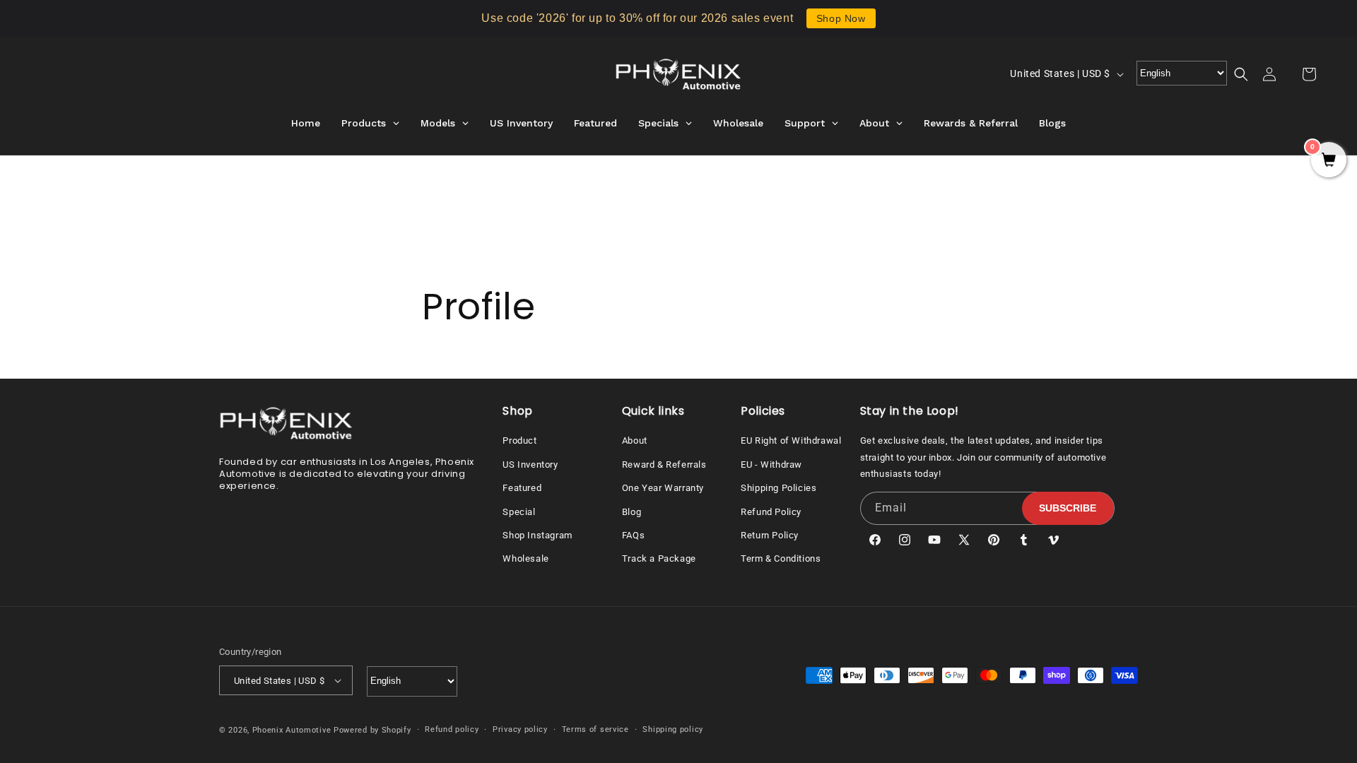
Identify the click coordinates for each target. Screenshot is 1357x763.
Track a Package (659, 558)
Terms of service (595, 729)
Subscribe (1067, 508)
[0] (1328, 161)
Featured (522, 488)
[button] (1249, 74)
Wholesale (525, 558)
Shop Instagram (537, 535)
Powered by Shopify (372, 730)
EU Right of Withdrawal (791, 440)
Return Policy (770, 535)
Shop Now (841, 18)
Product (519, 440)
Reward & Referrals (664, 464)
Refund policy (451, 729)
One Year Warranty (663, 488)
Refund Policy (771, 512)
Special (519, 512)
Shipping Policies (778, 488)
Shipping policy (672, 729)
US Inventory (530, 464)
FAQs (633, 535)
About (634, 440)
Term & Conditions (781, 558)
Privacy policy (520, 729)
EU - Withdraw (771, 464)
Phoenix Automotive (291, 730)
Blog (631, 512)
